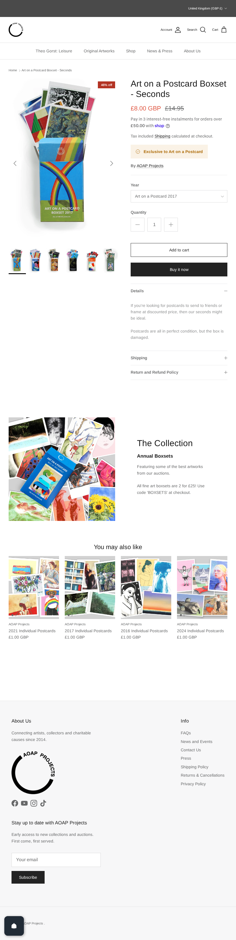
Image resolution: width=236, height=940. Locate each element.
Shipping (162, 136)
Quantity (138, 212)
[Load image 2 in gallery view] (63, 160)
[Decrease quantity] (137, 225)
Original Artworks (99, 51)
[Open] (14, 926)
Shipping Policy (194, 767)
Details (137, 291)
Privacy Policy (193, 784)
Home (13, 70)
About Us (192, 51)
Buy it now (179, 269)
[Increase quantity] (171, 225)
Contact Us (191, 750)
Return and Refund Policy (154, 372)
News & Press (159, 51)
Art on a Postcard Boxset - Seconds (47, 70)
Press (186, 758)
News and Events (196, 741)
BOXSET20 (123, 11)
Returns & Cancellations (202, 775)
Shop (131, 51)
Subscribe (28, 877)
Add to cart (179, 250)
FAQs (186, 733)
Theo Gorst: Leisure (54, 51)
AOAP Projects (150, 165)
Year (135, 185)
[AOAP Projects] (16, 30)
